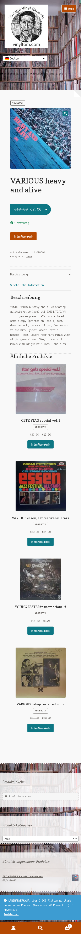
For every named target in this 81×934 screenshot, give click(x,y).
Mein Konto (13, 928)
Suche (40, 928)
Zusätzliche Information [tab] (27, 285)
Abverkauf (10, 909)
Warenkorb (62, 925)
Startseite (11, 73)
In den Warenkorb (23, 236)
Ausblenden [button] (11, 914)
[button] (65, 113)
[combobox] (40, 839)
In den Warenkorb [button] (40, 444)
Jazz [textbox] (39, 839)
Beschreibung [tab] (19, 274)
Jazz (24, 73)
